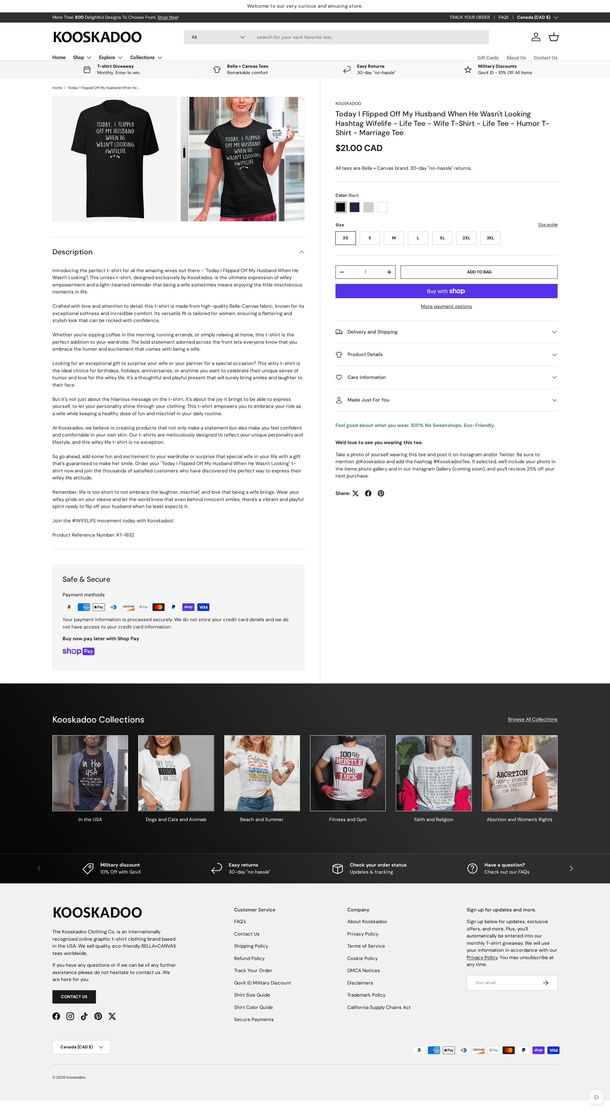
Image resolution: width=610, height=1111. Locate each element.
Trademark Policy (366, 995)
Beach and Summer (262, 819)
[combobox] (336, 37)
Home (58, 57)
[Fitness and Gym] (347, 773)
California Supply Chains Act (379, 1007)
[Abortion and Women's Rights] (519, 773)
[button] (554, 37)
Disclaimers (360, 983)
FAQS (503, 17)
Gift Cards (488, 58)
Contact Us (546, 58)
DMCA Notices (363, 970)
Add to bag (479, 272)
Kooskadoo (348, 103)
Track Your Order (253, 970)
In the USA (90, 819)
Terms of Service (366, 946)
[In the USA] (90, 773)
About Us (516, 58)
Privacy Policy (362, 934)
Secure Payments (254, 1019)
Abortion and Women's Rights (519, 819)
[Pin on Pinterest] (381, 493)
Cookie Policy (362, 958)
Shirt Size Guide (252, 995)
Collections (142, 57)
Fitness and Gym (348, 819)
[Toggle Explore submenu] (120, 57)
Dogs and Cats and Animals (176, 819)
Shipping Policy (251, 946)
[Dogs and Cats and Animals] (176, 773)
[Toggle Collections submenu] (160, 57)
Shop (78, 57)
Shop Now (168, 17)
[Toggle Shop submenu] (89, 57)
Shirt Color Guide (253, 1007)
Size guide (548, 224)
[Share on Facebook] (368, 493)
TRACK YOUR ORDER (470, 17)
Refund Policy (249, 958)
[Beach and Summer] (262, 773)
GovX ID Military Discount (262, 983)
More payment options (446, 306)
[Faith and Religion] (433, 773)
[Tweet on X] (355, 493)
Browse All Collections (533, 719)
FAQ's (240, 921)
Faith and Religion (433, 819)
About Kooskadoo (367, 921)
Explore (107, 57)
